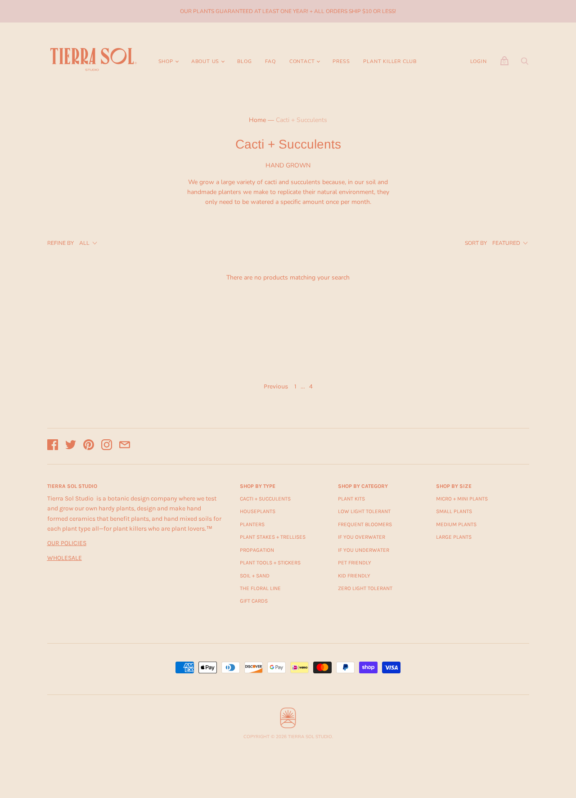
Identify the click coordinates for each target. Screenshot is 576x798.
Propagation (257, 550)
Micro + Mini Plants (462, 499)
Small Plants (454, 511)
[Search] (524, 63)
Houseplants (257, 511)
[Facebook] (52, 446)
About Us (205, 61)
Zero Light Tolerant (365, 588)
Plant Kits (351, 499)
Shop (165, 61)
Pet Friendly (354, 562)
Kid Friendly (354, 576)
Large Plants (454, 537)
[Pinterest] (88, 446)
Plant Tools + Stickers (270, 562)
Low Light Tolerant (364, 511)
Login (478, 61)
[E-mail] (124, 446)
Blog (244, 61)
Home (257, 120)
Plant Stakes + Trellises (273, 537)
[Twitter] (70, 446)
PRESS (341, 61)
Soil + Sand (255, 576)
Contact (302, 61)
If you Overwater (361, 537)
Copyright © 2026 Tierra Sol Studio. (288, 737)
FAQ (270, 61)
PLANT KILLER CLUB (390, 61)
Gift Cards (254, 601)
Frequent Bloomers (365, 524)
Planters (252, 524)
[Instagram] (106, 446)
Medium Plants (456, 524)
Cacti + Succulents (265, 499)
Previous (276, 386)
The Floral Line (260, 588)
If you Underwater (363, 550)
